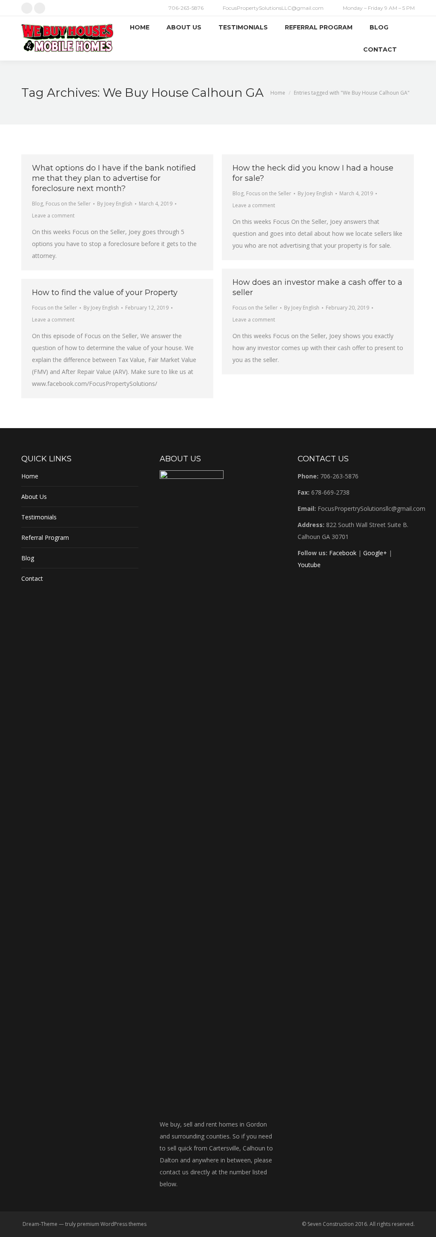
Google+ (375, 553)
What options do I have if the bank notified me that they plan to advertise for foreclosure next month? (114, 178)
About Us (34, 496)
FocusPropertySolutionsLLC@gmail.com (273, 8)
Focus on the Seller (68, 203)
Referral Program (45, 537)
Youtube (309, 565)
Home (29, 476)
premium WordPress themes (111, 1224)
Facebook (342, 553)
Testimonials (39, 517)
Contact (32, 578)
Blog (37, 203)
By (114, 203)
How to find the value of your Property (105, 292)
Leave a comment (53, 215)
